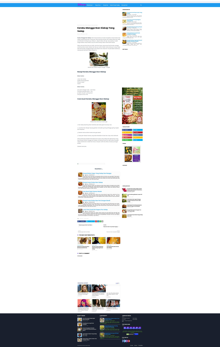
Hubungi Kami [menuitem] (124, 5)
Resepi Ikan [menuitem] (105, 5)
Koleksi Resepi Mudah (86, 345)
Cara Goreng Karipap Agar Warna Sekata (89, 319)
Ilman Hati (124, 319)
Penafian (140, 345)
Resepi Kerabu (82, 25)
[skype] (138, 140)
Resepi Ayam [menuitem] (89, 5)
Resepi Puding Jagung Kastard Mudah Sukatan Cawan (134, 41)
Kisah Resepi (135, 318)
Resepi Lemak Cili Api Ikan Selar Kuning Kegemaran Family (97, 248)
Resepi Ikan (81, 218)
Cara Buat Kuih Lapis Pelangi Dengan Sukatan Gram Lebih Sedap (134, 200)
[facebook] (127, 130)
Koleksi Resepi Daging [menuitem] (115, 5)
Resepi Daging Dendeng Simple (134, 27)
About (135, 345)
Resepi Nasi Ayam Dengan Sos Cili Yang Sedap (134, 210)
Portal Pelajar (135, 319)
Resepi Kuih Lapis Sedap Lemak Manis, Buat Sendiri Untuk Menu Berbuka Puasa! (134, 190)
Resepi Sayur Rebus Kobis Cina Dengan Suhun (90, 339)
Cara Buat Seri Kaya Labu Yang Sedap (134, 13)
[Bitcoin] (128, 150)
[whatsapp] (127, 140)
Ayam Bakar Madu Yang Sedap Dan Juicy (90, 334)
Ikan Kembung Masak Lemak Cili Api (134, 195)
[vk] (138, 135)
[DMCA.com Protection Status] (129, 334)
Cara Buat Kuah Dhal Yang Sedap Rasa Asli (135, 215)
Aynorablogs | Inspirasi (126, 318)
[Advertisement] (98, 17)
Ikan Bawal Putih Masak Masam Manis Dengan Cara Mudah (134, 205)
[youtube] (127, 137)
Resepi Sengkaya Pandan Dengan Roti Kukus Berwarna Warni (89, 329)
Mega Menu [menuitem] (97, 5)
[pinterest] (138, 132)
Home (78, 25)
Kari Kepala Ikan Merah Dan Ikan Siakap (113, 247)
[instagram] (127, 135)
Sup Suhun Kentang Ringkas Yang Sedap (134, 20)
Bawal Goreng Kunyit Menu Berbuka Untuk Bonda (83, 247)
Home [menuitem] (81, 5)
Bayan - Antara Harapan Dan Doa (127, 321)
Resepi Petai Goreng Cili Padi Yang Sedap (111, 334)
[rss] (127, 132)
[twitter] (138, 130)
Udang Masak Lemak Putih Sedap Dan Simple (133, 33)
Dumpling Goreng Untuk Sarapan (88, 324)
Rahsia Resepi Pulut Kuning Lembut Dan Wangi (111, 326)
